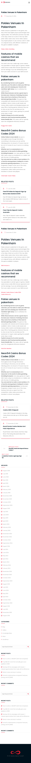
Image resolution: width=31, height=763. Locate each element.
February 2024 (7, 565)
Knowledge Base (7, 633)
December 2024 (7, 533)
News (3, 636)
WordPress (5, 639)
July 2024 (5, 549)
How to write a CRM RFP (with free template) (15, 658)
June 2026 (6, 477)
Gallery (4, 630)
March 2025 (6, 524)
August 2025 (6, 508)
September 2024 (7, 543)
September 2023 (7, 581)
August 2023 (6, 584)
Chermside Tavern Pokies (8, 176)
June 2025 (6, 514)
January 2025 (6, 530)
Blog (3, 627)
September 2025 (7, 505)
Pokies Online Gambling (7, 49)
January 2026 (6, 492)
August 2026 (6, 470)
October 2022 (7, 600)
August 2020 (6, 615)
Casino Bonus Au (6, 294)
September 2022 (7, 603)
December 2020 (7, 612)
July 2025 (5, 511)
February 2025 (7, 527)
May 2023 (5, 593)
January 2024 (6, 568)
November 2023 (7, 574)
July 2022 (5, 609)
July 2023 (5, 587)
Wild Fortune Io (5, 265)
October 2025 (7, 502)
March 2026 (6, 486)
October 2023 (7, 578)
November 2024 (7, 537)
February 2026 (7, 489)
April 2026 (5, 483)
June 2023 (6, 590)
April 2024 (5, 559)
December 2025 (7, 496)
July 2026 (5, 474)
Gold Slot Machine (6, 348)
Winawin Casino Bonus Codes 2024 (11, 292)
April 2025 (5, 521)
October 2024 (7, 540)
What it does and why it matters (12, 672)
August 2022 (6, 606)
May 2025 (5, 518)
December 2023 (7, 571)
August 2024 (6, 546)
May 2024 (5, 555)
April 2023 (5, 596)
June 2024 (6, 552)
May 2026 (5, 480)
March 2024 (6, 562)
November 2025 (7, 499)
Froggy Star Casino (6, 125)
